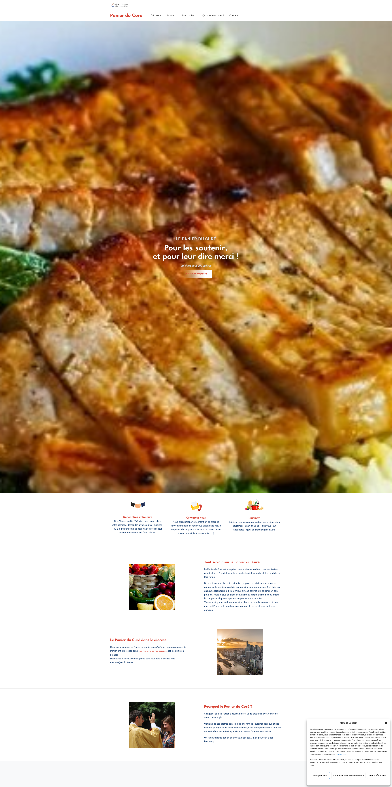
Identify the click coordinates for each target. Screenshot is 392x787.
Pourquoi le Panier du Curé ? (228, 706)
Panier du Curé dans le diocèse (140, 640)
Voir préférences (377, 775)
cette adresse (340, 754)
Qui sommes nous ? (213, 15)
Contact (233, 15)
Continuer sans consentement (348, 775)
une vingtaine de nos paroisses (153, 651)
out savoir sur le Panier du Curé (233, 562)
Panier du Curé (126, 15)
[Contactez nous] (196, 506)
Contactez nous (196, 518)
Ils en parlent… (189, 15)
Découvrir (156, 15)
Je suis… (171, 15)
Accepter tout (320, 775)
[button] (385, 723)
